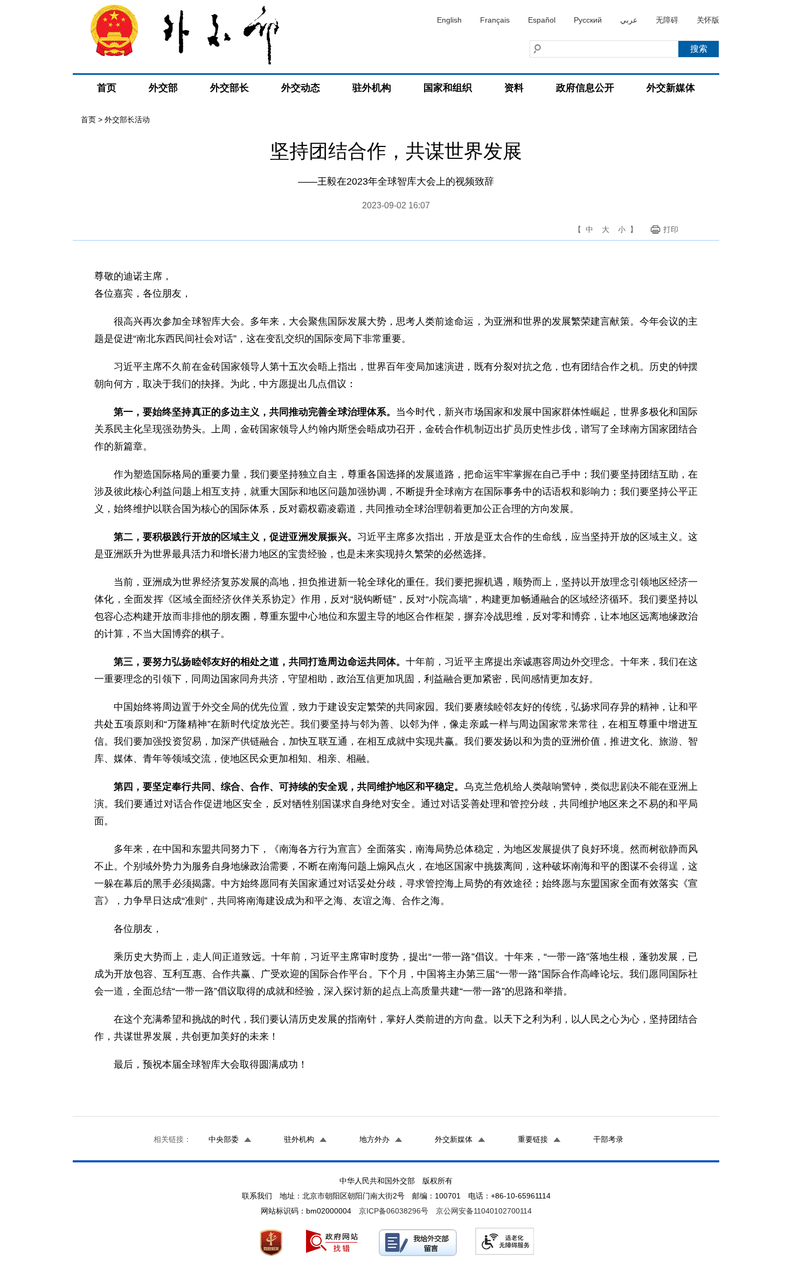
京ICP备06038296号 (393, 1211)
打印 (670, 229)
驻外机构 (371, 87)
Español (541, 20)
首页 (106, 87)
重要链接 (533, 1139)
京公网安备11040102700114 (484, 1211)
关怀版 (708, 20)
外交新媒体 (671, 87)
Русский (588, 20)
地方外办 (374, 1139)
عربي (628, 20)
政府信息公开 (585, 87)
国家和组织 (447, 87)
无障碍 (667, 20)
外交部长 (229, 87)
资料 (514, 87)
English (449, 20)
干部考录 (608, 1139)
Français (495, 20)
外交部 (163, 87)
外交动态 (300, 87)
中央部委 (224, 1139)
